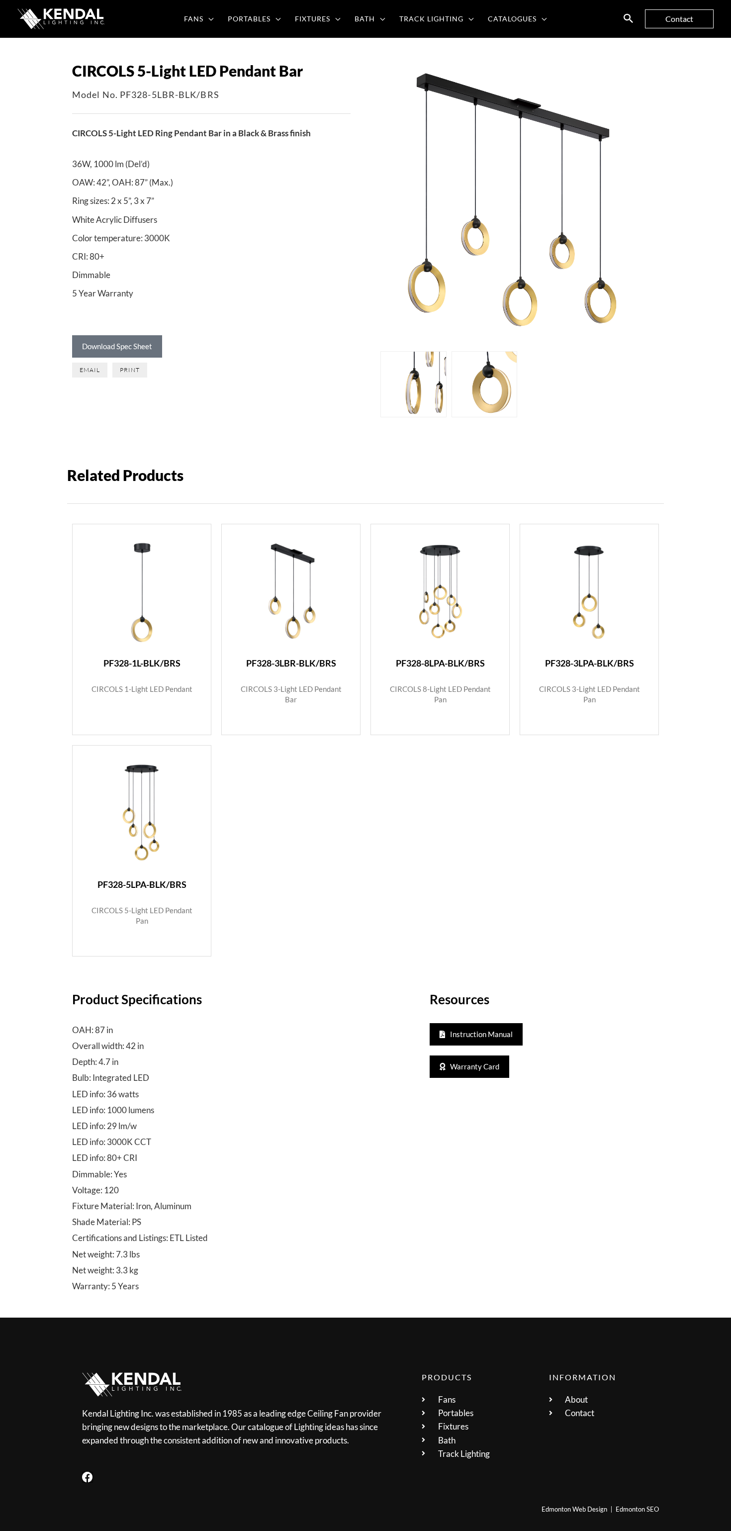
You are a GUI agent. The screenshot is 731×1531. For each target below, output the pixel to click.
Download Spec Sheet (117, 346)
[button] (208, 18)
